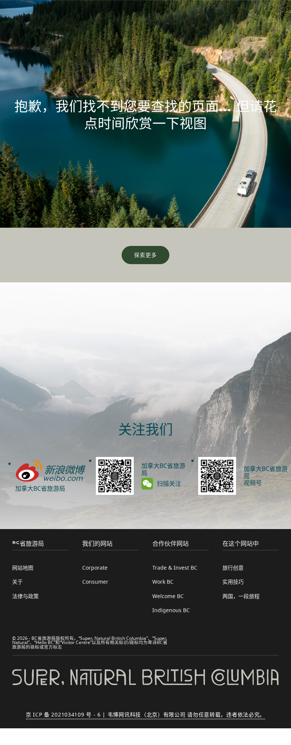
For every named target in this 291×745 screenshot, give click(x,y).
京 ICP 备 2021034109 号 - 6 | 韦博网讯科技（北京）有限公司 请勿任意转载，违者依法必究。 (145, 714)
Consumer (95, 581)
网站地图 (22, 567)
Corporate (95, 567)
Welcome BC (168, 596)
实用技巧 (233, 581)
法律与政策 (25, 596)
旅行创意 (233, 567)
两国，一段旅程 (241, 596)
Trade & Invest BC (174, 567)
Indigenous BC (171, 610)
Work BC (163, 581)
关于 (17, 581)
